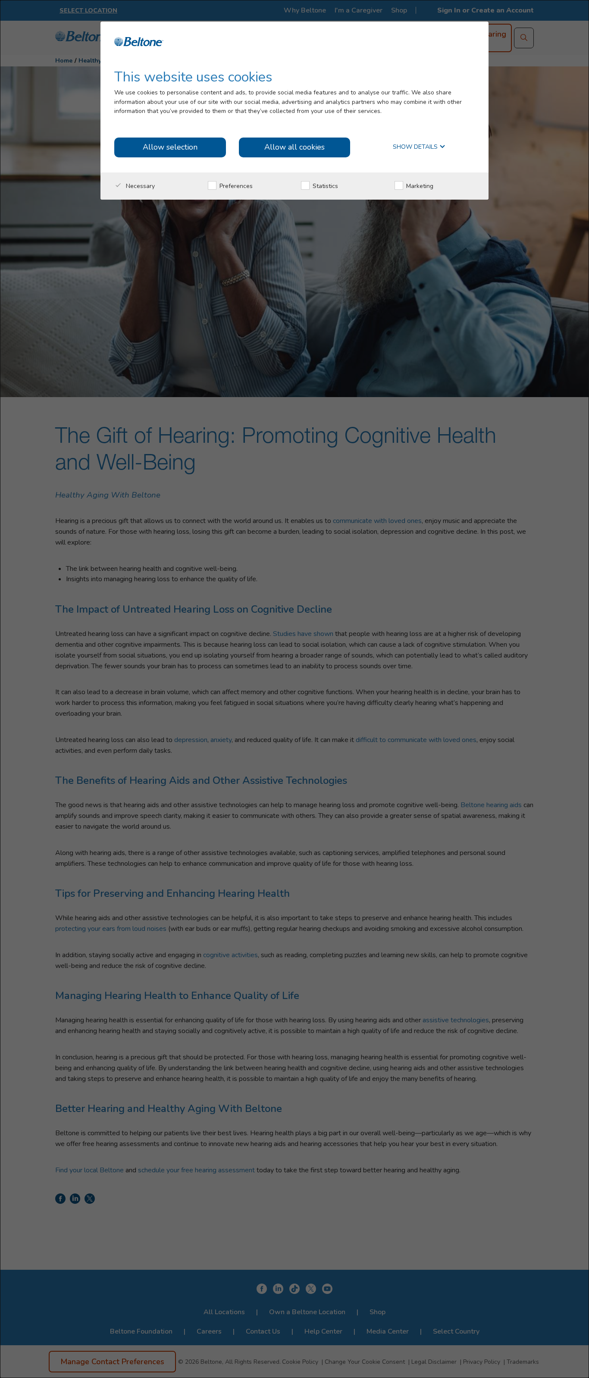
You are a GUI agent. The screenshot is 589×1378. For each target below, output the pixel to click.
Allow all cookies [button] (294, 147)
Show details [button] (416, 147)
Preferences (235, 186)
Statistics (324, 186)
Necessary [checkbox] (139, 186)
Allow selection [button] (170, 147)
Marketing (418, 186)
